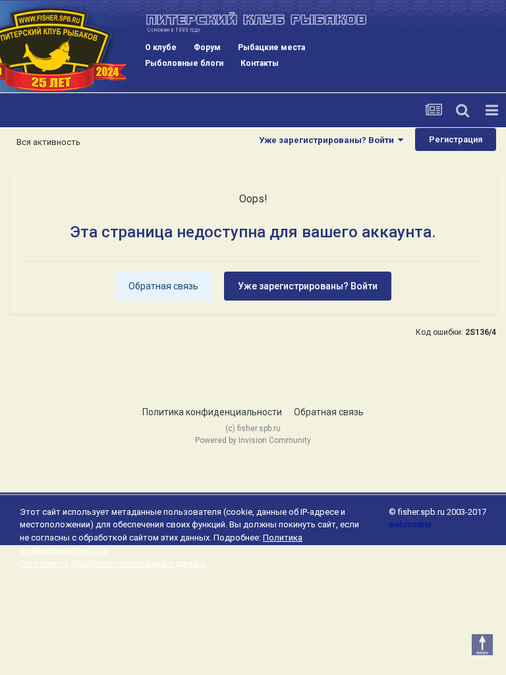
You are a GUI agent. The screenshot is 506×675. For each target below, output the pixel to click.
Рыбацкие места (271, 47)
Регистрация (455, 139)
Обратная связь (163, 286)
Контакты (259, 63)
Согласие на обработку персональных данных (113, 563)
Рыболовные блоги (184, 63)
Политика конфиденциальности (212, 412)
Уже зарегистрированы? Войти (328, 140)
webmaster (410, 524)
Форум (207, 47)
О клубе (161, 47)
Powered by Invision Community (253, 440)
